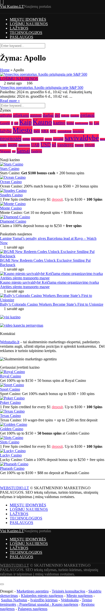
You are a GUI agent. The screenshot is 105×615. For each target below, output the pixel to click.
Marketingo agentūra (33, 591)
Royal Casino (10, 376)
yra (14, 151)
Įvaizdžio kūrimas (44, 600)
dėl (57, 115)
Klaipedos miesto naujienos (42, 596)
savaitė (58, 139)
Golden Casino (11, 429)
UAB (35, 145)
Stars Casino (9, 169)
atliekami (21, 115)
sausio (48, 139)
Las (96, 123)
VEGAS (89, 145)
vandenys (65, 145)
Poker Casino (10, 402)
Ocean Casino (11, 182)
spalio (3, 145)
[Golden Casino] (13, 424)
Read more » (10, 101)
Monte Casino (11, 208)
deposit (57, 199)
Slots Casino (9, 442)
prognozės (10, 138)
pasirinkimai (64, 131)
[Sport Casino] (12, 385)
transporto (24, 145)
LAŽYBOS (19, 28)
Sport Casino (10, 389)
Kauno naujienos (65, 604)
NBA (45, 131)
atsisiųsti (36, 115)
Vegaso (5, 151)
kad (16, 123)
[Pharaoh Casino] (14, 464)
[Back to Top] (1, 578)
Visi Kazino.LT (12, 6)
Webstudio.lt (9, 342)
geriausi (87, 115)
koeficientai (81, 123)
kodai (70, 123)
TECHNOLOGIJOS (26, 33)
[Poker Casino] (12, 398)
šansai (23, 150)
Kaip (25, 122)
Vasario (79, 145)
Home (5, 70)
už (54, 144)
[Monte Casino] (13, 204)
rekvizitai (37, 139)
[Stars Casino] (11, 164)
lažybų (6, 131)
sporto (12, 145)
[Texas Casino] (12, 411)
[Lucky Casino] (13, 451)
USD (46, 144)
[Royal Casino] (12, 372)
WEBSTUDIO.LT (14, 488)
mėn (36, 131)
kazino (59, 122)
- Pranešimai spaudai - (34, 604)
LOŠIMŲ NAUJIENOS (29, 24)
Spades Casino (11, 195)
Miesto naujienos (79, 596)
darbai (48, 115)
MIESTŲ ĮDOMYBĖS (28, 19)
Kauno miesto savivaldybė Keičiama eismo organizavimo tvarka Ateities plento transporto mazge (49, 284)
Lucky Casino (11, 455)
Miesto (22, 130)
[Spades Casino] (13, 190)
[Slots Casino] (11, 438)
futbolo (65, 115)
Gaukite (74, 115)
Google (5, 123)
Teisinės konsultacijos (68, 591)
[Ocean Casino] (13, 177)
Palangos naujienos (32, 609)
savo (102, 139)
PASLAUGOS (21, 37)
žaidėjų (36, 151)
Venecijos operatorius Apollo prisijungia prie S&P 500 (41, 87)
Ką (91, 123)
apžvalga (6, 115)
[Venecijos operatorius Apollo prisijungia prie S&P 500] (52, 74)
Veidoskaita (70, 600)
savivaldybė (81, 138)
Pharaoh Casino (12, 468)
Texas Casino (10, 416)
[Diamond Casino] (15, 217)
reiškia (26, 139)
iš (12, 123)
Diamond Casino (13, 221)
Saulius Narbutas (14, 600)
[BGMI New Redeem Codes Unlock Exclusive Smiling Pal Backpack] (52, 256)
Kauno (42, 122)
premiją (78, 131)
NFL (53, 131)
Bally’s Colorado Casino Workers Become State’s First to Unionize (51, 304)
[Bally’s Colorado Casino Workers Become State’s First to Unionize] (52, 300)
